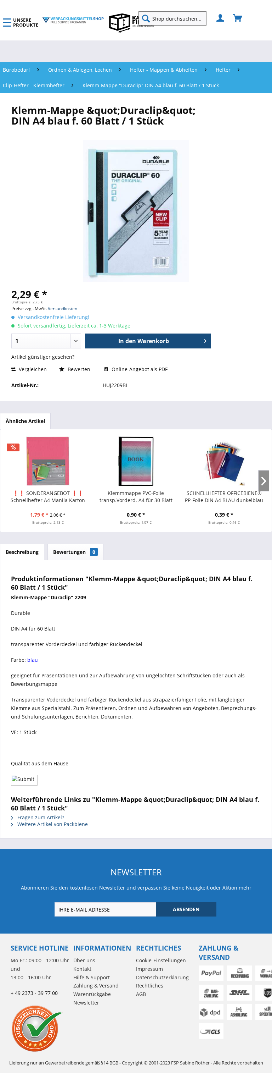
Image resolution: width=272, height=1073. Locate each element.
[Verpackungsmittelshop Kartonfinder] (131, 22)
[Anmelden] (221, 18)
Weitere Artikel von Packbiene (52, 824)
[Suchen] (145, 18)
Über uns (84, 960)
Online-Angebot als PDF (139, 369)
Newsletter (86, 1002)
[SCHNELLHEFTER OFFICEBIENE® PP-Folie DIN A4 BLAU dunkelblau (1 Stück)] (224, 461)
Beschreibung (22, 552)
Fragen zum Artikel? (40, 817)
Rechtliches (149, 985)
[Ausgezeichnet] (40, 1028)
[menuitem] (175, 18)
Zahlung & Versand (96, 985)
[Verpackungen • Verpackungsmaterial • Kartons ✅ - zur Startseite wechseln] (73, 20)
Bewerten (79, 369)
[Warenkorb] (238, 18)
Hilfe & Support (91, 977)
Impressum (149, 968)
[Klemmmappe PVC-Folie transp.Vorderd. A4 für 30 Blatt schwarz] (136, 461)
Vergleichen (32, 369)
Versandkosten (62, 309)
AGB (141, 994)
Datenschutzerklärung (162, 977)
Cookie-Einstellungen (161, 960)
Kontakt (82, 968)
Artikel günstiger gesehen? (42, 356)
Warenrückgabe (92, 994)
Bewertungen (74, 552)
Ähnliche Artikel (25, 421)
